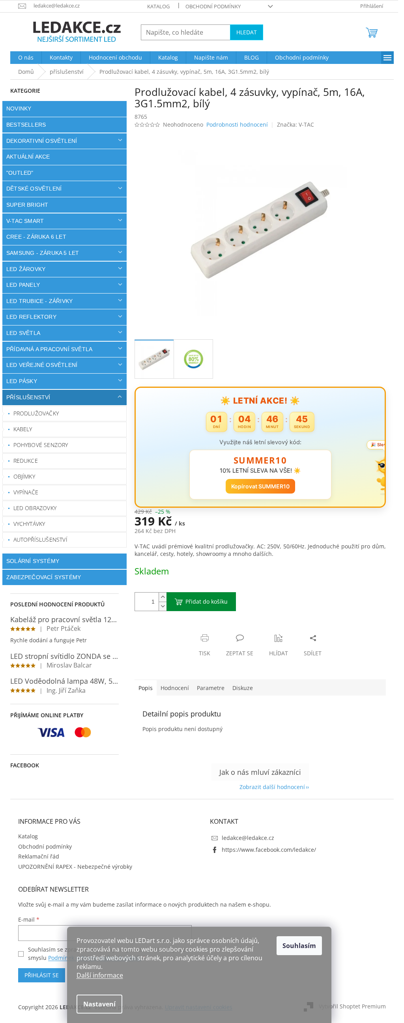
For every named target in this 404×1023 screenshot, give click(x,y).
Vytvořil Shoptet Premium (349, 1006)
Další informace (100, 975)
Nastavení (99, 1004)
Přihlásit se (39, 975)
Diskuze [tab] (240, 688)
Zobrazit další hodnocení (269, 787)
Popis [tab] (143, 688)
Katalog (155, 6)
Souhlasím (299, 945)
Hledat (244, 32)
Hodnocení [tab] (172, 688)
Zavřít (174, 630)
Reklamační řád (35, 856)
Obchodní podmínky (210, 6)
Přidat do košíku (204, 601)
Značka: (292, 124)
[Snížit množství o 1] (160, 606)
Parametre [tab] (208, 688)
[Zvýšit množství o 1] (160, 597)
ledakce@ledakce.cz (245, 838)
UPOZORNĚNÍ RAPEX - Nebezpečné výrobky (72, 866)
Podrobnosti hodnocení (234, 124)
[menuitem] (23, 57)
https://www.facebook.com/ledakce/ (266, 849)
